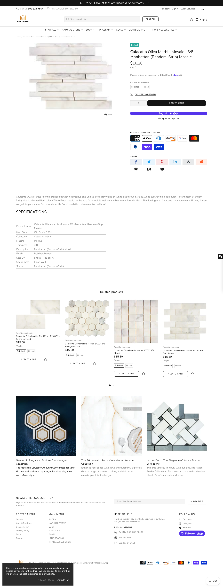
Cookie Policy (22, 527)
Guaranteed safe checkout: (146, 132)
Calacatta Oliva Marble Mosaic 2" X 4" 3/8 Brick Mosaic (92, 352)
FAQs (18, 534)
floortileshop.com (31, 347)
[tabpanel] (45, 341)
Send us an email (127, 543)
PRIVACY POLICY (46, 580)
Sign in (175, 9)
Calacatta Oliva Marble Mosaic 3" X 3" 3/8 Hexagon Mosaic (190, 352)
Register (165, 9)
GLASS (52, 534)
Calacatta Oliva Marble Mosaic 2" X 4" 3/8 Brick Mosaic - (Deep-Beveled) (141, 352)
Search (150, 19)
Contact (20, 538)
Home (18, 37)
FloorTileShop (102, 563)
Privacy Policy (22, 530)
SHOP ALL (54, 519)
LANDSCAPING (56, 538)
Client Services (188, 9)
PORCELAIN (55, 530)
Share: (134, 156)
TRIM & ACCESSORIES (60, 542)
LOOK (51, 527)
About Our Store (24, 523)
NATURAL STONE (57, 523)
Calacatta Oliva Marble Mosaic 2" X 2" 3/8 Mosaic (43, 352)
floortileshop (23, 19)
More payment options (168, 118)
